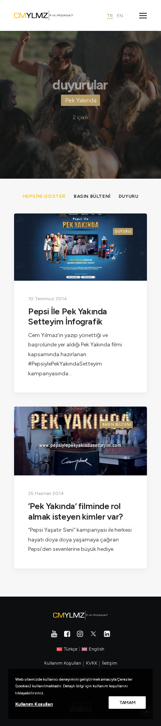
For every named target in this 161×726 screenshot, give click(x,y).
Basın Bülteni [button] (92, 196)
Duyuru (123, 231)
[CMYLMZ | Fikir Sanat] (43, 15)
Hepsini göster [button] (44, 196)
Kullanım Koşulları (34, 704)
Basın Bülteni (116, 424)
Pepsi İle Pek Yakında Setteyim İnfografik (67, 316)
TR (110, 15)
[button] (143, 15)
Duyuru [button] (129, 196)
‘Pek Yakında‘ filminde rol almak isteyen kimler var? (75, 511)
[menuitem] (44, 196)
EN (120, 15)
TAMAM (127, 702)
